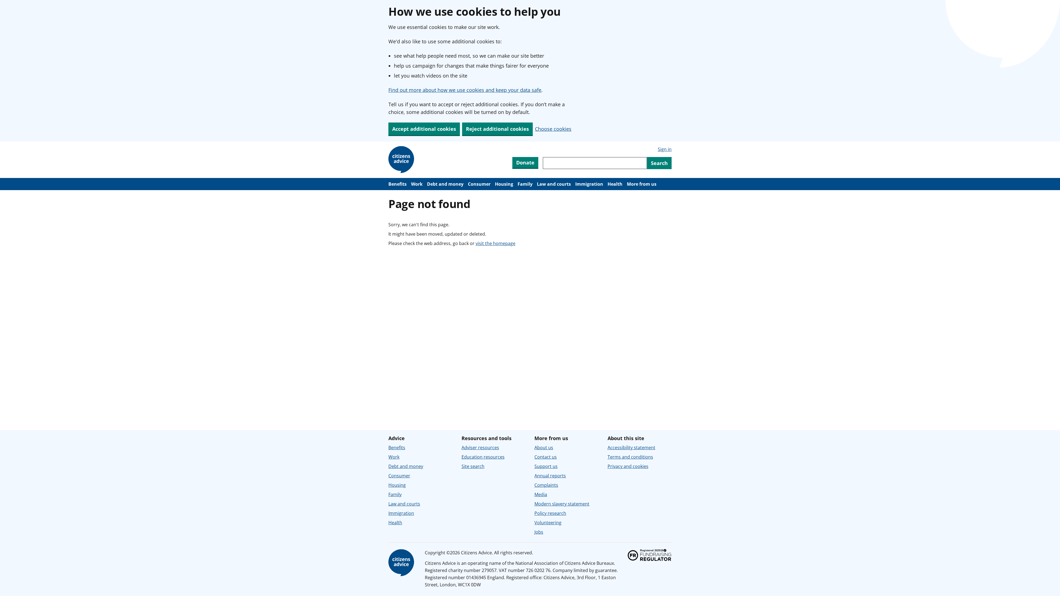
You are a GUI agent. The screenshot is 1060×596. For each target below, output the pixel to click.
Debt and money (445, 184)
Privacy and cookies (628, 466)
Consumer (479, 184)
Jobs (538, 532)
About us (543, 448)
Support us (546, 466)
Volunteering (547, 523)
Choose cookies (553, 129)
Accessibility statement (631, 448)
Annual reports (550, 476)
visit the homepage (495, 243)
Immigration (589, 184)
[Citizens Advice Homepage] (402, 160)
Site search (473, 466)
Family (525, 184)
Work (417, 184)
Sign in (665, 149)
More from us (641, 184)
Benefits (397, 184)
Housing (504, 184)
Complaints (546, 485)
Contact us (545, 457)
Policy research (550, 513)
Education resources (483, 457)
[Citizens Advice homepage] (402, 563)
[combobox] (595, 163)
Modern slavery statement (561, 504)
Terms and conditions (630, 457)
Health (615, 184)
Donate (525, 162)
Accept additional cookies (424, 129)
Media (540, 494)
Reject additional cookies (497, 129)
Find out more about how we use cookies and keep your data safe (464, 90)
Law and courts (554, 184)
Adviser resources (480, 448)
